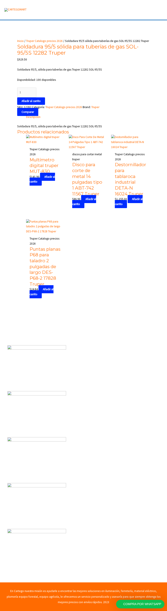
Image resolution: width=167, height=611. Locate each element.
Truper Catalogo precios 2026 (44, 41)
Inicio (20, 41)
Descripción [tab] (33, 117)
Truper (95, 107)
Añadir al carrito (31, 101)
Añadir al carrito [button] (42, 179)
